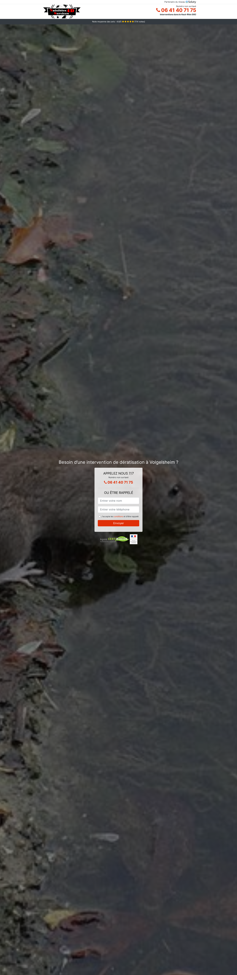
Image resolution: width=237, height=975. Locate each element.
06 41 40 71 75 (178, 10)
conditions (118, 516)
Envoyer (118, 523)
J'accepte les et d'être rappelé (120, 516)
